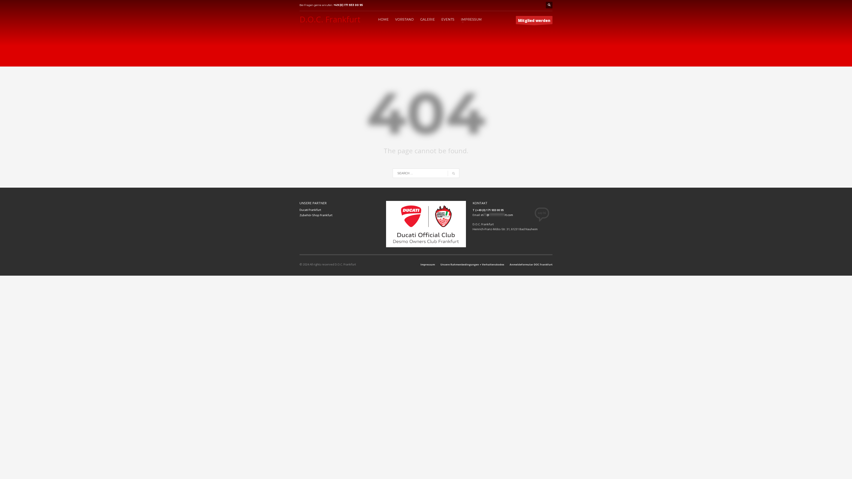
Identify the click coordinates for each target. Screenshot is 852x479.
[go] (453, 173)
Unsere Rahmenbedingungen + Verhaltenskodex (472, 264)
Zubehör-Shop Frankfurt (316, 215)
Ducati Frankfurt (310, 210)
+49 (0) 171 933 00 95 (348, 5)
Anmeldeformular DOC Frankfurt (531, 264)
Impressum (427, 264)
